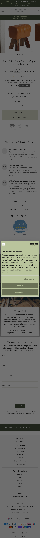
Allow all (20, 285)
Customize (19, 292)
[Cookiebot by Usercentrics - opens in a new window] (29, 244)
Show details (29, 279)
